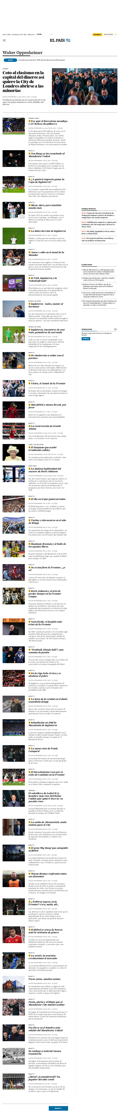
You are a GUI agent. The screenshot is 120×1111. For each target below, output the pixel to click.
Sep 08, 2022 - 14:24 (55, 454)
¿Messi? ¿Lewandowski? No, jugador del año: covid (44, 1078)
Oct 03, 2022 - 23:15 (55, 433)
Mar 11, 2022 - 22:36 (55, 806)
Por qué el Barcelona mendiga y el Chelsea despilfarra (47, 122)
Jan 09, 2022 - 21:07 (50, 1035)
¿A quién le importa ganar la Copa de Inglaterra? (46, 180)
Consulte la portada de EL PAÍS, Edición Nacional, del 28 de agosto (41, 60)
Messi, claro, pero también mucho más (44, 206)
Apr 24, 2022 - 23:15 (50, 629)
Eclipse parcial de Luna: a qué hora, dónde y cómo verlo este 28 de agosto (99, 279)
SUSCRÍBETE (97, 34)
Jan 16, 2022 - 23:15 (50, 1009)
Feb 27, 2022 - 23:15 (50, 855)
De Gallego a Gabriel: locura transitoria (44, 1052)
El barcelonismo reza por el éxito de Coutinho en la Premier (46, 773)
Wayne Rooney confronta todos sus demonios (47, 875)
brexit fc (31, 541)
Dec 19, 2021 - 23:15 (50, 1084)
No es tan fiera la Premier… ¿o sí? (46, 569)
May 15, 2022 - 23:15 (50, 551)
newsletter (87, 329)
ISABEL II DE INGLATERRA (36, 444)
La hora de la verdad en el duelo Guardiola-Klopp (47, 700)
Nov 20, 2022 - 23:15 (50, 337)
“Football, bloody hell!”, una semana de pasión (45, 651)
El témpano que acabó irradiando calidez (42, 449)
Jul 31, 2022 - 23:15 (50, 503)
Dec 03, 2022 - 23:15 (50, 285)
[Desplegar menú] (4, 40)
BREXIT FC (31, 151)
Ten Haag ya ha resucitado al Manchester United (46, 155)
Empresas (31, 790)
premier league (33, 118)
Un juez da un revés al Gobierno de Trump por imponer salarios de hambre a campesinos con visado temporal (98, 215)
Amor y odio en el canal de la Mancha (46, 253)
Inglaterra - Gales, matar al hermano (45, 305)
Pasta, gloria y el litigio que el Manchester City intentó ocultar (46, 1003)
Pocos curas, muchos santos (44, 979)
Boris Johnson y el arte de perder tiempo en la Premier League (44, 594)
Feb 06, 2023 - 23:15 (55, 128)
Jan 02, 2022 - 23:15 (50, 1058)
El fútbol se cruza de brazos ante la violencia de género (45, 931)
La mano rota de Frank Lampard (43, 750)
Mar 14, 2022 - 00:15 (50, 779)
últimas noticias (89, 209)
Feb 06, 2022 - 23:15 (50, 937)
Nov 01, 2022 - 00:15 (50, 388)
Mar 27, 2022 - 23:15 (50, 729)
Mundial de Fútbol (34, 301)
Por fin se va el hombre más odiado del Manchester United (45, 1029)
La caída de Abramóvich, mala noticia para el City (47, 823)
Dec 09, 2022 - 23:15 (50, 259)
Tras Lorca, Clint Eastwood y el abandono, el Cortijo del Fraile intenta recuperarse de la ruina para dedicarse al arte (99, 295)
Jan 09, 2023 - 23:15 (50, 186)
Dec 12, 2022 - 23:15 (50, 235)
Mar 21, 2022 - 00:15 (50, 755)
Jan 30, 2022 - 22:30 (50, 962)
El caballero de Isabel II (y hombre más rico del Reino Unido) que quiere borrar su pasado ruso (45, 797)
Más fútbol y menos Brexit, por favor (47, 406)
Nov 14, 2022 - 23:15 (50, 362)
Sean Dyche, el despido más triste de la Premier (45, 623)
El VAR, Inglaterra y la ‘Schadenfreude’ (42, 279)
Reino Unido (32, 466)
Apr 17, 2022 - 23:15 (50, 657)
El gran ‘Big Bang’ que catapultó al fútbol (48, 849)
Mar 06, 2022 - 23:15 (50, 829)
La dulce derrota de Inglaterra (48, 231)
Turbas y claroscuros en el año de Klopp (47, 521)
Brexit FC (31, 380)
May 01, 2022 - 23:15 (50, 601)
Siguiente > (58, 1108)
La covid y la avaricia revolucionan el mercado (42, 957)
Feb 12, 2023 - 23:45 (29, 97)
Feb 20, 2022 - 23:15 (50, 881)
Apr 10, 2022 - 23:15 (50, 680)
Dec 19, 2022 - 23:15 (50, 212)
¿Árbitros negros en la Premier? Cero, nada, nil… (43, 903)
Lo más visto (87, 265)
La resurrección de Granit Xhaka (44, 427)
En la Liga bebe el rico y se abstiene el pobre (44, 674)
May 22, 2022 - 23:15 (50, 527)
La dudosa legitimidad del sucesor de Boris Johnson (44, 470)
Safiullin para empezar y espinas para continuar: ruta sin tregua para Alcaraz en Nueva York (99, 224)
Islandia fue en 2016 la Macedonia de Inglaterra (42, 724)
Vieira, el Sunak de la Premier (48, 384)
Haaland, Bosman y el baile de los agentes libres (47, 545)
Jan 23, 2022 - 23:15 (50, 983)
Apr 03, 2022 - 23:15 (50, 706)
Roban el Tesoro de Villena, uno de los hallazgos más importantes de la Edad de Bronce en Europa (98, 286)
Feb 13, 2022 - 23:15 (50, 909)
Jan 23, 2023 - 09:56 (50, 160)
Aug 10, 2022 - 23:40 (55, 476)
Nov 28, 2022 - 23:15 (50, 311)
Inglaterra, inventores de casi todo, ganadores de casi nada (46, 331)
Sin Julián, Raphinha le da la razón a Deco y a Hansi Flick (98, 232)
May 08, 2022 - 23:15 (50, 574)
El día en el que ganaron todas (48, 499)
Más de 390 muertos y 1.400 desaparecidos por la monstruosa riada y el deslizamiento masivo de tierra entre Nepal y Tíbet (98, 272)
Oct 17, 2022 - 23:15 (50, 412)
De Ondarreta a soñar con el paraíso (46, 357)
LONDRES (5, 69)
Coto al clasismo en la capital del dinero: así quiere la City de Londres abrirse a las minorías (23, 81)
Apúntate (86, 339)
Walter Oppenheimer (23, 53)
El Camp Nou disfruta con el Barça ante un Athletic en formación (97, 239)
